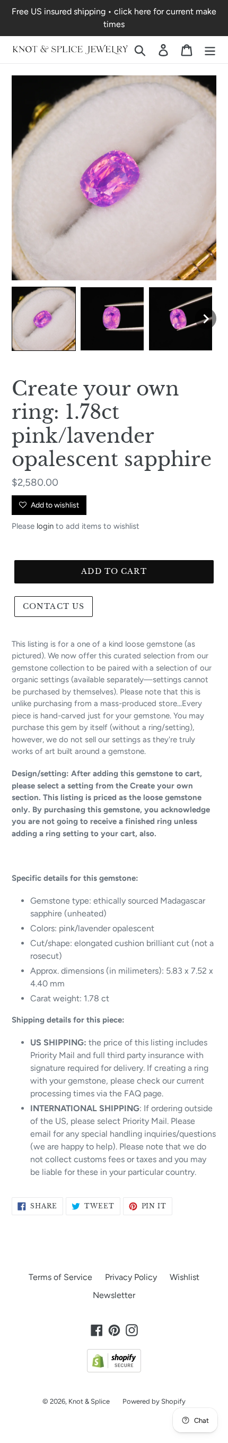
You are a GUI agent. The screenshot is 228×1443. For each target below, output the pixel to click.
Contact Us (53, 606)
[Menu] (210, 50)
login (45, 526)
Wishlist (184, 1277)
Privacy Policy (131, 1277)
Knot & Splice (89, 1401)
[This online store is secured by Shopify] (114, 1369)
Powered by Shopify (154, 1401)
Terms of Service (60, 1277)
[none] (44, 319)
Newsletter (114, 1295)
